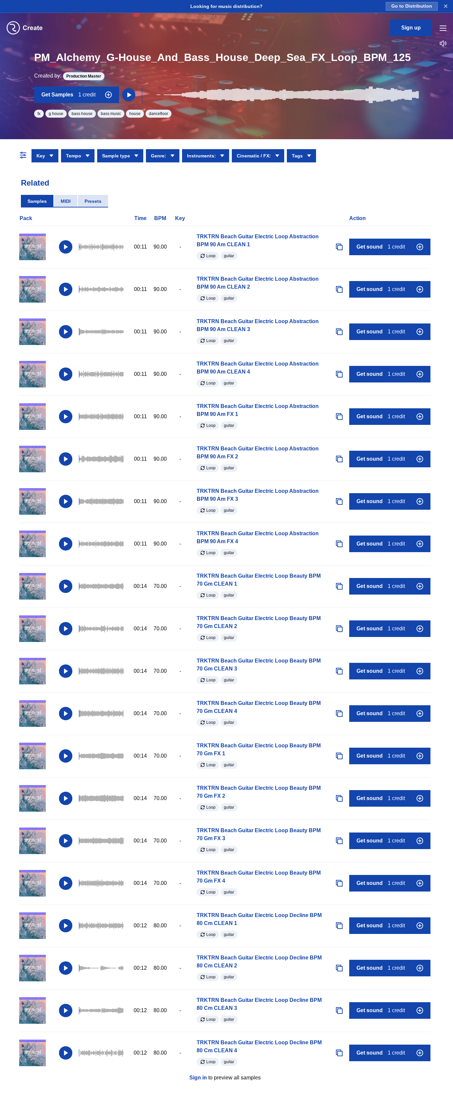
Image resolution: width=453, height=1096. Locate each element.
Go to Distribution (411, 6)
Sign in (198, 1077)
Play (65, 247)
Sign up (411, 27)
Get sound (380, 247)
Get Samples (68, 94)
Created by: (67, 76)
